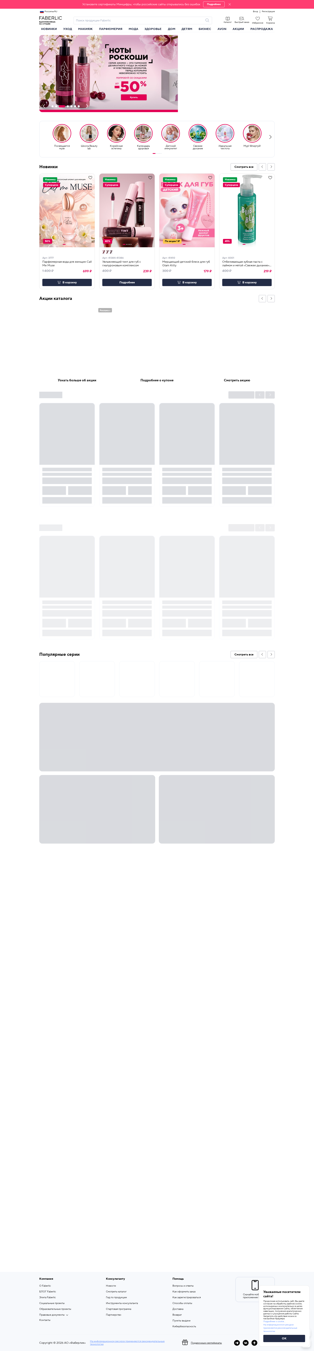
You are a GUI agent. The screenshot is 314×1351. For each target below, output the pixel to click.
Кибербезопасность (184, 1326)
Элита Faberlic (47, 1297)
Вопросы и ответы (183, 1286)
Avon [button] (222, 29)
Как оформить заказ (184, 1291)
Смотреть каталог (116, 1291)
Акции (238, 29)
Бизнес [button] (205, 29)
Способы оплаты (182, 1303)
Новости (111, 1286)
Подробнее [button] (127, 282)
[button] (157, 4)
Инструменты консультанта (122, 1303)
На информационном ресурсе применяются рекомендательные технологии (127, 1343)
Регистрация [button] (268, 11)
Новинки (49, 29)
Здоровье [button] (153, 29)
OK (284, 1338)
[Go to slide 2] (156, 153)
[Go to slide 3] (68, 244)
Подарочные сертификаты (206, 1343)
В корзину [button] (70, 282)
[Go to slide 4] (159, 153)
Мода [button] (133, 29)
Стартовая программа (118, 1309)
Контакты (45, 1320)
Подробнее (214, 4)
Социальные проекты (52, 1303)
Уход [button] (67, 29)
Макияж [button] (85, 29)
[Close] (230, 4)
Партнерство (113, 1315)
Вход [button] (255, 11)
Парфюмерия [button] (110, 29)
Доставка (177, 1309)
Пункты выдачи (181, 1320)
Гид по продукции (116, 1297)
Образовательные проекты (55, 1309)
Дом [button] (171, 29)
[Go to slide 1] (154, 153)
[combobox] (139, 20)
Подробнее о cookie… (274, 1321)
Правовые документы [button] (52, 1314)
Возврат (177, 1315)
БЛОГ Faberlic (47, 1291)
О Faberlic (45, 1286)
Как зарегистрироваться (186, 1297)
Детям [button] (187, 29)
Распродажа (261, 29)
